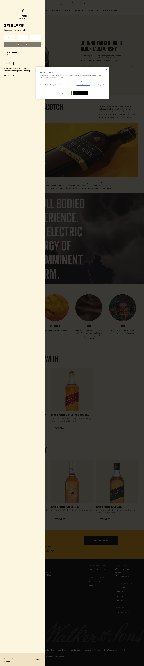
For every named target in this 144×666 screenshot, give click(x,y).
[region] (72, 83)
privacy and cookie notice (83, 85)
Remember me (12, 52)
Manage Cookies (64, 93)
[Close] (106, 69)
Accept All (80, 93)
